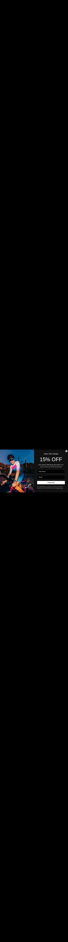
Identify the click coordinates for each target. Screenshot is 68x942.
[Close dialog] (66, 451)
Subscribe (51, 482)
